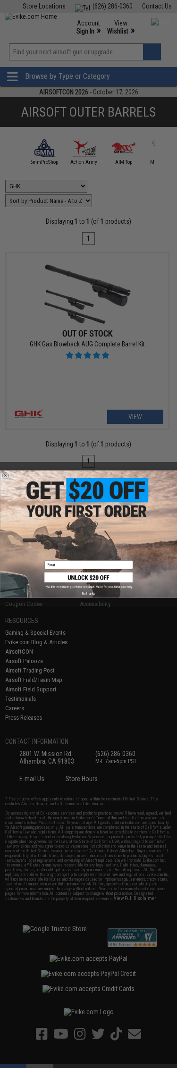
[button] (88, 580)
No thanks (88, 593)
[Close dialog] (5, 475)
